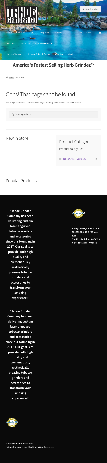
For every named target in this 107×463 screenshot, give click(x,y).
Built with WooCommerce (41, 447)
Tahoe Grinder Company (74, 158)
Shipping (59, 54)
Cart (32, 32)
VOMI (70, 54)
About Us (20, 32)
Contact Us (25, 43)
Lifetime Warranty (14, 54)
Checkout (10, 43)
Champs (58, 32)
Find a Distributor (43, 43)
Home (9, 32)
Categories (44, 32)
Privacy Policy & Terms (39, 54)
